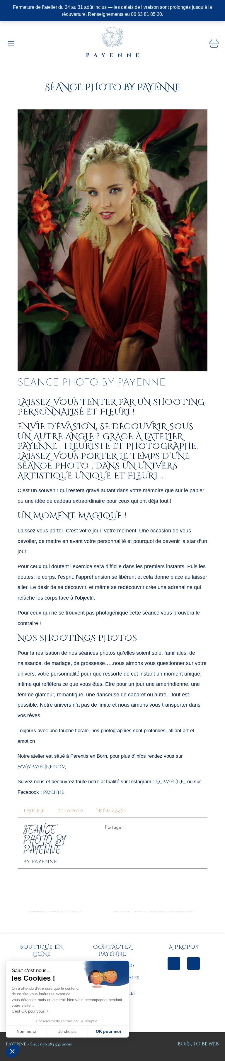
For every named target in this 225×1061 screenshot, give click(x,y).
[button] (12, 1051)
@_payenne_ (171, 782)
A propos (184, 947)
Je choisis (67, 1031)
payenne (53, 792)
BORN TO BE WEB (198, 1044)
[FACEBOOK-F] (174, 963)
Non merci (26, 1031)
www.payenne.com (42, 767)
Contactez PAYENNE (112, 950)
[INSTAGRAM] (193, 963)
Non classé (111, 811)
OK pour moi (108, 1031)
